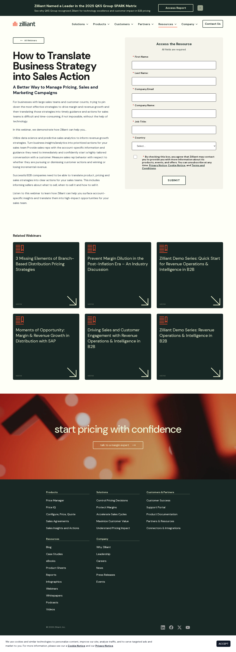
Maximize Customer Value (112, 521)
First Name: (141, 56)
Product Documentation (162, 514)
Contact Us (213, 24)
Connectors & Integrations (164, 528)
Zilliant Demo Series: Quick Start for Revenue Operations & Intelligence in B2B (189, 264)
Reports (51, 575)
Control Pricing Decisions (112, 500)
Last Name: (140, 73)
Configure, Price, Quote (60, 514)
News (99, 568)
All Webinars (30, 40)
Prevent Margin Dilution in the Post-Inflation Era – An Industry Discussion (118, 264)
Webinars (52, 588)
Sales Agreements (57, 521)
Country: (139, 137)
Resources (165, 24)
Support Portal (156, 507)
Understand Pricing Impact (113, 528)
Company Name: (144, 105)
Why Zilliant (103, 547)
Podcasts (52, 602)
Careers (101, 561)
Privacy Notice (158, 165)
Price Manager (55, 500)
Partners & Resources (160, 521)
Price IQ (51, 507)
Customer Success (158, 500)
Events (100, 582)
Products (99, 24)
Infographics (54, 582)
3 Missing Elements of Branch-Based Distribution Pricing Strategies (45, 264)
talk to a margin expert (114, 445)
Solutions (78, 24)
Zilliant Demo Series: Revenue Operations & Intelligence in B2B (186, 335)
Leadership (103, 554)
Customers (122, 24)
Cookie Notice (176, 165)
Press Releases (105, 575)
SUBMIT (174, 180)
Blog (48, 547)
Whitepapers (54, 595)
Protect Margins (106, 507)
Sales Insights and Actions (62, 528)
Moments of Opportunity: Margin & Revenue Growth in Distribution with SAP (42, 335)
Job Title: (140, 121)
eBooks (50, 561)
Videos (50, 609)
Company (187, 24)
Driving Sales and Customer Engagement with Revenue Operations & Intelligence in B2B (114, 338)
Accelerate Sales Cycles (111, 514)
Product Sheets (56, 568)
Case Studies (54, 554)
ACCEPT (223, 643)
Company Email (143, 89)
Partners (144, 24)
